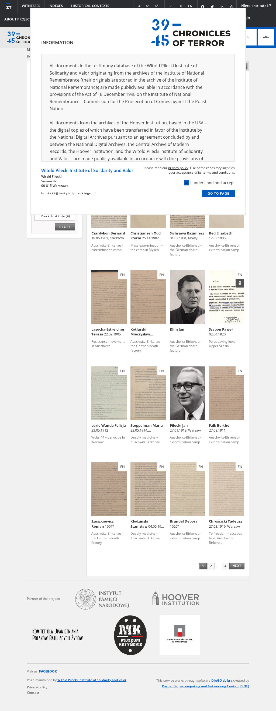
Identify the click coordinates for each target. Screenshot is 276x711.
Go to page (218, 193)
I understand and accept (212, 182)
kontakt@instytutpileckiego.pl (68, 193)
